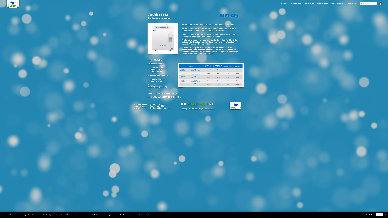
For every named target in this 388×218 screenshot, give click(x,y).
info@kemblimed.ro (162, 108)
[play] (174, 52)
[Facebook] (380, 3)
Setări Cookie (369, 215)
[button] (163, 38)
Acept (379, 215)
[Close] (385, 214)
